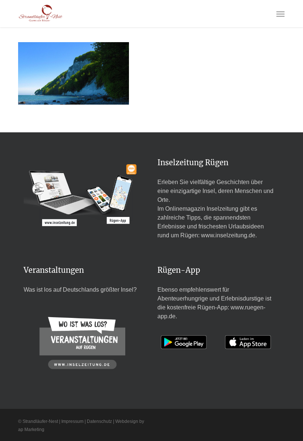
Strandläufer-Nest (40, 421)
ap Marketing (31, 429)
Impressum (72, 421)
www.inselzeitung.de (228, 235)
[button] (280, 13)
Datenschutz (99, 421)
